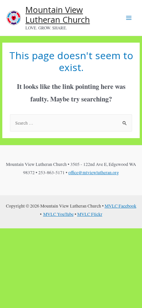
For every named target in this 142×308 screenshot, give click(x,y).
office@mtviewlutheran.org (93, 172)
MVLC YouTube (58, 214)
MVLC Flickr (89, 214)
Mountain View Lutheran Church (57, 14)
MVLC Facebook (120, 206)
